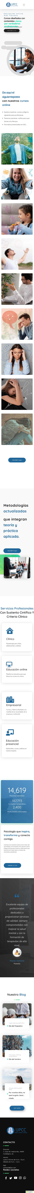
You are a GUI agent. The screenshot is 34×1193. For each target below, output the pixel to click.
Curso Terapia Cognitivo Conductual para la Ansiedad (16, 442)
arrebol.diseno (13, 1056)
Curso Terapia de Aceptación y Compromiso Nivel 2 (16, 162)
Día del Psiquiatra (15, 1026)
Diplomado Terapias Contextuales (14, 303)
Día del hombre (15, 1059)
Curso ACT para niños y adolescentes (15, 233)
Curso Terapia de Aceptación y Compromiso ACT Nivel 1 (16, 197)
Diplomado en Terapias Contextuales (15, 338)
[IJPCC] (13, 4)
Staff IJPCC (21, 1023)
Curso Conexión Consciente (12, 268)
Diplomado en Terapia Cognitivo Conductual (15, 373)
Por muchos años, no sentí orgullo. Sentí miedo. (17, 1095)
